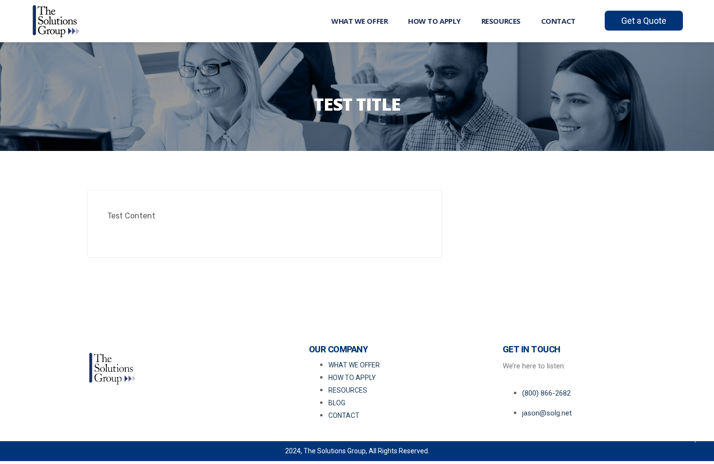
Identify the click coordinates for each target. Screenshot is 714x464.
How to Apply (434, 21)
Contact (558, 21)
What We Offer (359, 21)
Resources (501, 21)
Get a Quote (643, 21)
